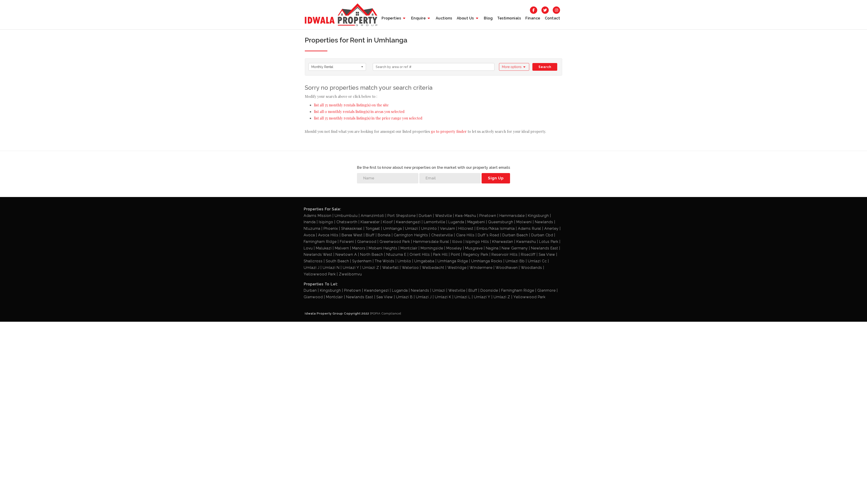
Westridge (456, 267)
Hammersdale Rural (431, 241)
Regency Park (475, 254)
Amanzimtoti (372, 216)
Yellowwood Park (320, 274)
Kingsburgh (538, 216)
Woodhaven (507, 267)
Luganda (456, 222)
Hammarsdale (512, 216)
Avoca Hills (328, 235)
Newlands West (318, 254)
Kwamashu (526, 241)
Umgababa (424, 261)
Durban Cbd (542, 235)
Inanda (310, 222)
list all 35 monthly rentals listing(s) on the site (351, 105)
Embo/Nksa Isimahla (496, 228)
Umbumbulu (346, 216)
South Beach (337, 261)
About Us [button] (466, 18)
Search (544, 67)
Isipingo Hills (477, 241)
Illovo (457, 241)
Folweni (347, 241)
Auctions (444, 18)
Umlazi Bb (515, 261)
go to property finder (449, 131)
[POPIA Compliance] (385, 313)
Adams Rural (529, 228)
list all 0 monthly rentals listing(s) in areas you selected (359, 111)
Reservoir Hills (505, 254)
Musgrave (474, 248)
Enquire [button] (419, 18)
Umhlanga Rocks (486, 261)
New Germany (515, 248)
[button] (514, 67)
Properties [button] (392, 18)
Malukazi (324, 248)
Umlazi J (311, 267)
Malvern (342, 248)
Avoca (309, 235)
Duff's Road (488, 235)
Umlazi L (462, 297)
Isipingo (326, 222)
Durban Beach (515, 235)
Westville (443, 216)
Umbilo (404, 261)
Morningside (432, 248)
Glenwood (366, 241)
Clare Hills (465, 235)
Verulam (447, 228)
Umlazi (411, 228)
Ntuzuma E (396, 254)
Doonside (489, 290)
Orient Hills (420, 254)
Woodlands (531, 267)
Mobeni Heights (383, 248)
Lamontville (434, 222)
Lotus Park (548, 241)
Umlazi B (404, 297)
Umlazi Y (351, 267)
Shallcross (313, 261)
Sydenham (362, 261)
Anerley (551, 228)
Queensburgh (500, 222)
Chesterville (442, 235)
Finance (532, 18)
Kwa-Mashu (465, 216)
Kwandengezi (408, 222)
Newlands (544, 222)
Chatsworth (346, 222)
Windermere (481, 267)
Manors (359, 248)
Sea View (547, 254)
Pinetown (487, 216)
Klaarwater (370, 222)
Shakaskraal (351, 228)
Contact (552, 18)
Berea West (352, 235)
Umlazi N (331, 267)
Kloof (388, 222)
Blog (488, 18)
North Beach (371, 254)
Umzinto (429, 228)
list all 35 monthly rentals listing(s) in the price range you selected (368, 118)
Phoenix (331, 228)
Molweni (524, 222)
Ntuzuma (312, 228)
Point (455, 254)
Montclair (409, 248)
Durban (425, 216)
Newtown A (346, 254)
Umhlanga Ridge (453, 261)
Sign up (496, 178)
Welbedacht (433, 267)
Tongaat (373, 228)
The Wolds (384, 261)
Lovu (308, 248)
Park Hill (440, 254)
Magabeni (476, 222)
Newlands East (544, 248)
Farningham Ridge (320, 241)
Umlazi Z (370, 267)
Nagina (492, 248)
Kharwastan (502, 241)
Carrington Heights (411, 235)
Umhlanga (392, 228)
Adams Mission (317, 216)
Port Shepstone (401, 216)
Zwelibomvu (350, 274)
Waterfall (390, 267)
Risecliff (528, 254)
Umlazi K (443, 297)
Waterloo (410, 267)
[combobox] (337, 67)
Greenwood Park (395, 241)
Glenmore (546, 290)
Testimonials (509, 18)
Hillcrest (465, 228)
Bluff (370, 235)
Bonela (384, 235)
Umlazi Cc (537, 261)
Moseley (454, 248)
